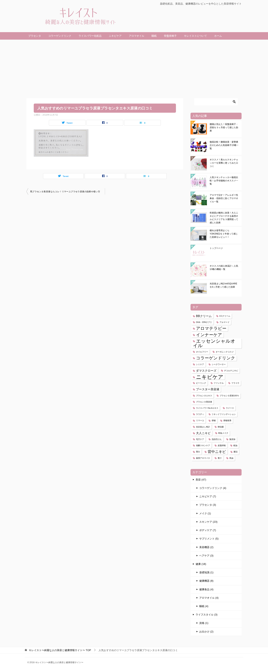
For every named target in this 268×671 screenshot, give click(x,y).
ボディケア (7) (207, 530)
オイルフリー (202, 352)
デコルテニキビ (231, 370)
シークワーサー (219, 364)
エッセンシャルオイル (214, 343)
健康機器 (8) (206, 580)
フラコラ (235, 383)
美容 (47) (201, 479)
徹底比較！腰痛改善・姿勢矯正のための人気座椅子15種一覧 (224, 145)
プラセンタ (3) (207, 504)
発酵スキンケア (203, 445)
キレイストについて (195, 35)
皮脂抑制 (222, 445)
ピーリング (201, 383)
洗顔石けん (217, 439)
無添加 (232, 439)
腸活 (236, 452)
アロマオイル (136, 35)
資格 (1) (203, 623)
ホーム (218, 35)
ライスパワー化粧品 (90, 35)
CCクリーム (224, 316)
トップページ (216, 248)
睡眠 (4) (203, 606)
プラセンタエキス (204, 395)
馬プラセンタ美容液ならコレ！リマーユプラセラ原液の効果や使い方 (65, 191)
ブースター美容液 (207, 389)
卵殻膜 (221, 427)
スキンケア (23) (208, 521)
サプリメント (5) (209, 538)
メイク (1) (205, 513)
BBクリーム (204, 316)
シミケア (200, 364)
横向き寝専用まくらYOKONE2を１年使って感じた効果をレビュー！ (224, 233)
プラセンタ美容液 (204, 402)
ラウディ (200, 414)
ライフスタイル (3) (206, 614)
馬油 (231, 458)
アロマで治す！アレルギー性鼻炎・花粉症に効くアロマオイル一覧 (224, 198)
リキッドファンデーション (224, 414)
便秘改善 (227, 420)
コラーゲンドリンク (59, 35)
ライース (230, 408)
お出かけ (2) (206, 631)
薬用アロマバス (203, 458)
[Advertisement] (134, 67)
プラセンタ (34, 35)
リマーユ (200, 420)
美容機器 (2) (206, 547)
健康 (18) (201, 564)
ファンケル (219, 383)
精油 (235, 445)
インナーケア (209, 334)
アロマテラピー (211, 328)
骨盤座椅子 (170, 35)
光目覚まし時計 (203, 427)
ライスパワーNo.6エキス (207, 408)
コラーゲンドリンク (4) (212, 488)
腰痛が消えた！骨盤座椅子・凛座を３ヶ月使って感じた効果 (224, 127)
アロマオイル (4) (209, 597)
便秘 (214, 420)
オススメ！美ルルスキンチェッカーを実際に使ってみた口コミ (224, 162)
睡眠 (154, 35)
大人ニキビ (203, 433)
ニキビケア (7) (207, 496)
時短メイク (223, 433)
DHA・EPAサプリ (204, 322)
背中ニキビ (217, 452)
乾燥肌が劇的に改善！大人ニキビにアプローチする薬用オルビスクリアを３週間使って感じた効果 (224, 217)
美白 (198, 452)
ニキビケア (115, 35)
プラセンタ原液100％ (229, 395)
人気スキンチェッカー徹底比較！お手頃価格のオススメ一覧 (224, 180)
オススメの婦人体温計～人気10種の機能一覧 (224, 267)
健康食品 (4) (206, 589)
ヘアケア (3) (206, 555)
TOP (60, 650)
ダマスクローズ (206, 370)
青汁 (220, 458)
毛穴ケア (200, 439)
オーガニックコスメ (225, 352)
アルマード (225, 322)
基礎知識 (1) (206, 572)
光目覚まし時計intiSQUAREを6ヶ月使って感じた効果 (223, 285)
